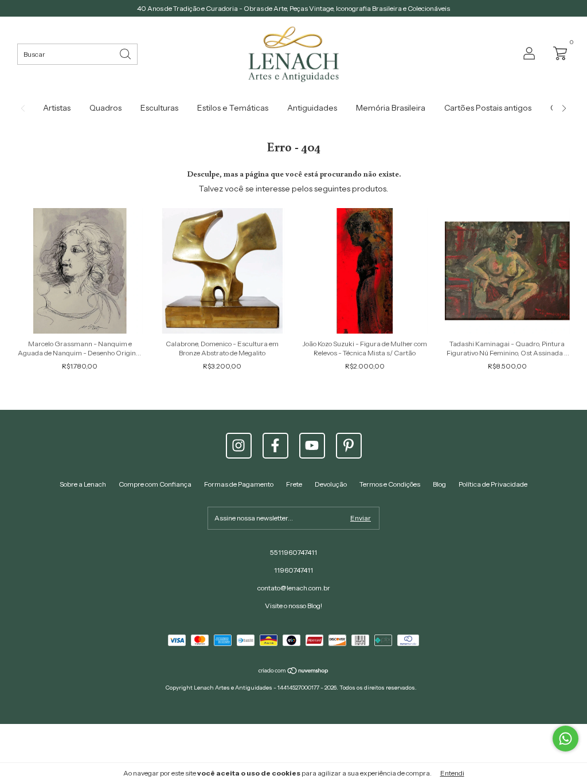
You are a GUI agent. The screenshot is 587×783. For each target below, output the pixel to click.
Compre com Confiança (155, 484)
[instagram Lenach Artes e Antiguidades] (239, 446)
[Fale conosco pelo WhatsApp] (565, 738)
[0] (557, 52)
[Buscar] (126, 53)
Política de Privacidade (493, 484)
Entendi (452, 773)
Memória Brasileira (390, 108)
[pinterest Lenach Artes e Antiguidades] (349, 446)
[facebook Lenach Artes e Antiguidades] (275, 446)
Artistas (57, 108)
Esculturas (159, 108)
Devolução (331, 484)
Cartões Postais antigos (487, 108)
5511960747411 (293, 552)
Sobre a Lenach (83, 484)
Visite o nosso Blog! (293, 605)
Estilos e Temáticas (232, 108)
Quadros (105, 108)
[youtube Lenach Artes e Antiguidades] (312, 446)
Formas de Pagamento (238, 484)
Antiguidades (312, 108)
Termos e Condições (389, 484)
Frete (294, 484)
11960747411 (293, 570)
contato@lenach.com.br (293, 588)
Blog (439, 484)
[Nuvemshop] (294, 672)
